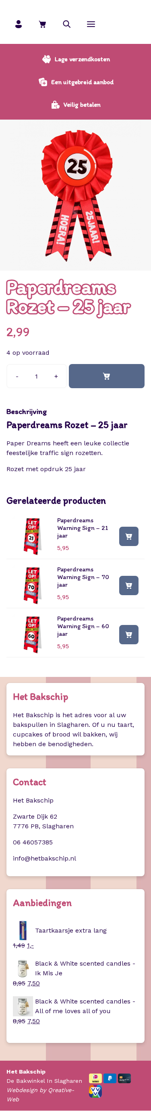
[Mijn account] (18, 23)
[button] (67, 23)
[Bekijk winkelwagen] (42, 23)
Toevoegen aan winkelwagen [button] (129, 536)
